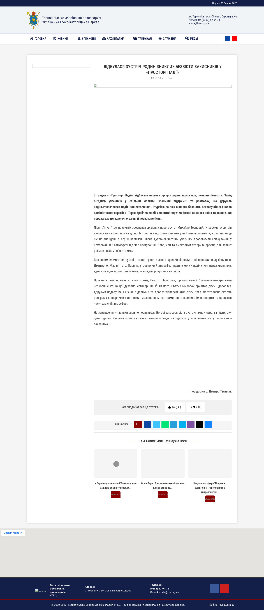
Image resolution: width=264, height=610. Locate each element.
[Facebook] (227, 38)
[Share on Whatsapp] (165, 424)
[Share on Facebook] (147, 424)
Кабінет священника (221, 604)
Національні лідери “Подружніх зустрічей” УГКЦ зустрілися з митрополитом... (209, 488)
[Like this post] (139, 424)
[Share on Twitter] (156, 424)
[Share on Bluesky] (208, 424)
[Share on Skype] (182, 424)
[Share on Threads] (199, 424)
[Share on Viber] (190, 424)
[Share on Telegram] (173, 424)
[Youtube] (234, 38)
